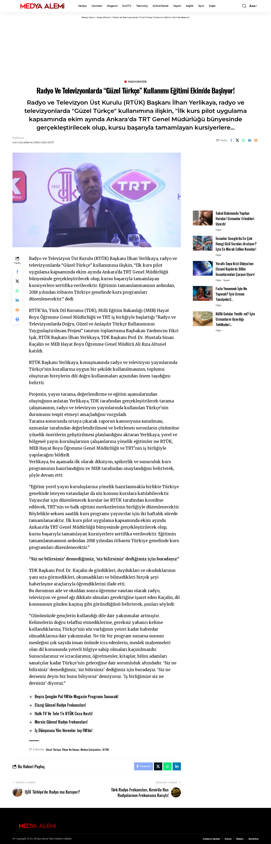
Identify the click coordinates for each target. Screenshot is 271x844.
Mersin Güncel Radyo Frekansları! (61, 722)
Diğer (219, 229)
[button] (244, 6)
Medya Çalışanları (91, 749)
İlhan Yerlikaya (70, 749)
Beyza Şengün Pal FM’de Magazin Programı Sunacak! (76, 696)
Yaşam (226, 280)
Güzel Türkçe (53, 749)
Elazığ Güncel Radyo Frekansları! (60, 705)
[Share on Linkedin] (249, 140)
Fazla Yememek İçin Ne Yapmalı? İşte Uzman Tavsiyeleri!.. (231, 294)
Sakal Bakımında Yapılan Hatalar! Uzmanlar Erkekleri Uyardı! (235, 218)
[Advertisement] (135, 48)
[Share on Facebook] (231, 140)
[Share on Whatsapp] (243, 140)
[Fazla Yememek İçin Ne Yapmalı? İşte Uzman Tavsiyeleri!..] (203, 293)
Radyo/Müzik (137, 81)
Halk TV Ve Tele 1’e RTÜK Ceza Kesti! (64, 713)
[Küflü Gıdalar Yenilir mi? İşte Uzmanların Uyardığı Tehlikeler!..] (203, 318)
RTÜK (106, 749)
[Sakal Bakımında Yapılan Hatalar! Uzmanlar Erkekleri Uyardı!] (203, 218)
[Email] (256, 140)
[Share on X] (237, 140)
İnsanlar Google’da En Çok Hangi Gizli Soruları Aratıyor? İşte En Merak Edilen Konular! (236, 244)
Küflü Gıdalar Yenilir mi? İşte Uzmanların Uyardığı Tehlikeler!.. (235, 319)
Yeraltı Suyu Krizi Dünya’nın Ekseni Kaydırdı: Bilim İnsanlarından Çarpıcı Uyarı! (235, 269)
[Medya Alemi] (42, 6)
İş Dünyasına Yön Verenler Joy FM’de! (63, 730)
